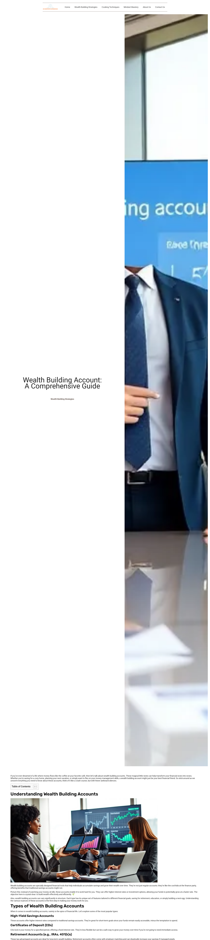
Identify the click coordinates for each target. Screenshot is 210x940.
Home (67, 7)
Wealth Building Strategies (85, 7)
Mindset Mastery (131, 7)
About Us (147, 7)
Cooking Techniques (110, 7)
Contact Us (160, 7)
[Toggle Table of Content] (34, 786)
